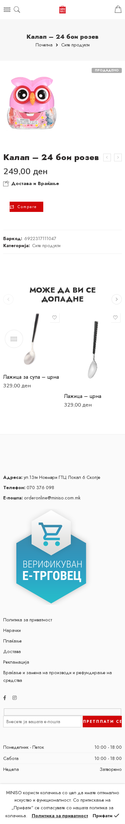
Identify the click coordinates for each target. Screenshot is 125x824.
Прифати (103, 815)
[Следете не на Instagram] (15, 698)
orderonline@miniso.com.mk (41, 497)
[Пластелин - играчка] (107, 157)
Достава (12, 651)
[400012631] (32, 103)
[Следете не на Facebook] (4, 698)
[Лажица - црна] (93, 349)
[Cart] (118, 9)
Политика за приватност (27, 619)
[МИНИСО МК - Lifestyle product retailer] (62, 10)
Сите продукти (75, 45)
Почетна (44, 45)
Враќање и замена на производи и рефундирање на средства (57, 676)
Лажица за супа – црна (31, 377)
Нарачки (12, 630)
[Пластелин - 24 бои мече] (118, 157)
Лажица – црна (82, 396)
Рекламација (16, 661)
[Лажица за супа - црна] (32, 340)
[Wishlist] (54, 317)
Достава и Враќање (34, 183)
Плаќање (12, 640)
